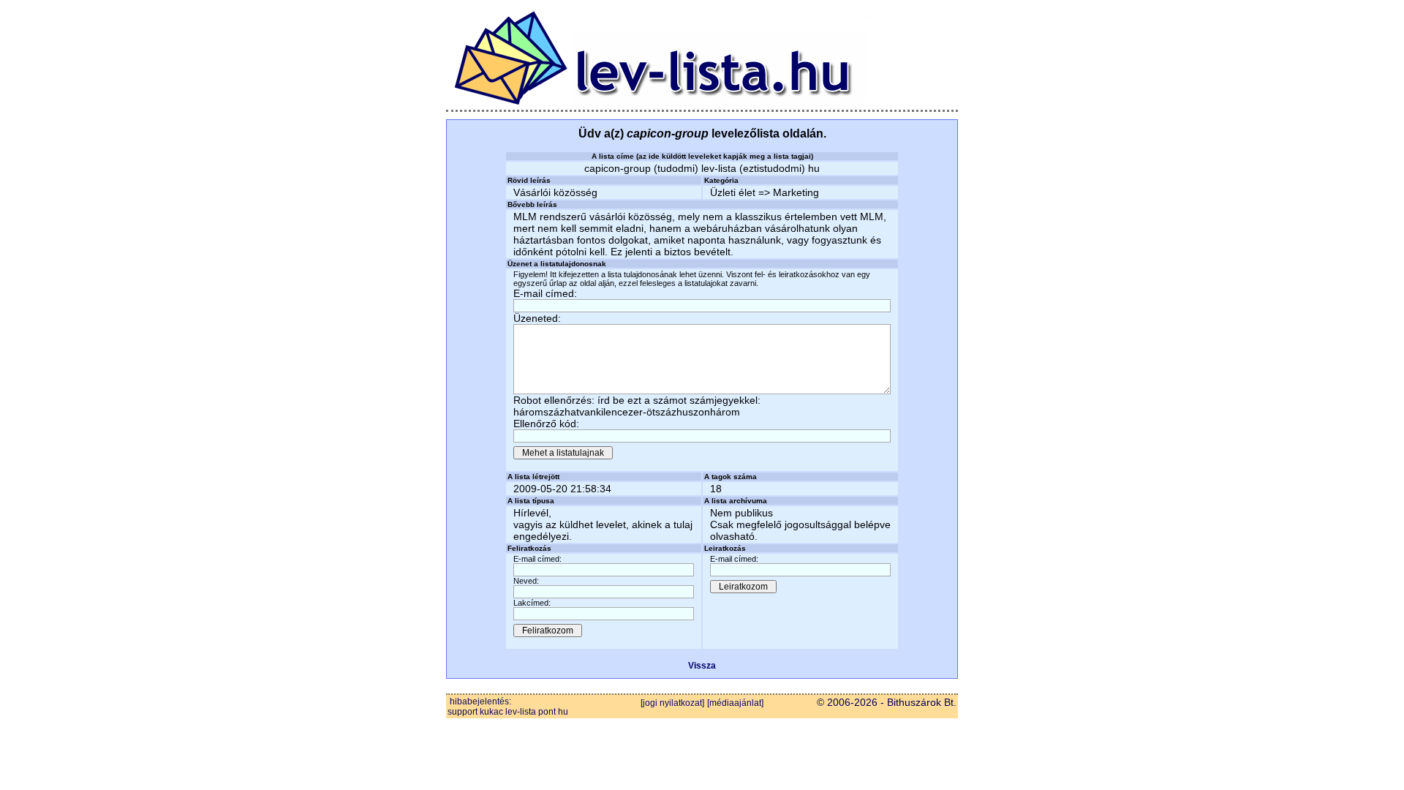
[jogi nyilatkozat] (672, 703)
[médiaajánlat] (735, 703)
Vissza (702, 666)
